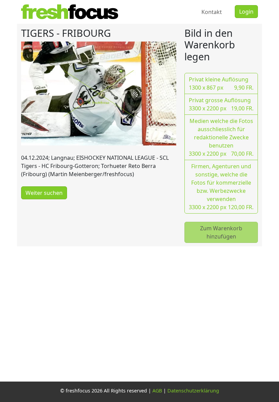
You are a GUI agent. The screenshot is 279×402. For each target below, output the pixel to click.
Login (246, 11)
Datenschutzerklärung (193, 390)
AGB (157, 390)
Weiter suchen (44, 193)
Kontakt (211, 12)
